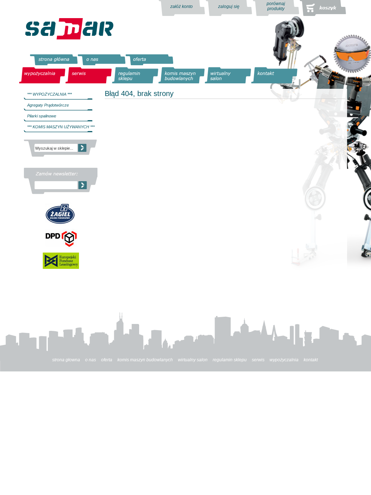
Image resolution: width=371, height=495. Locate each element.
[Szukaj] (82, 146)
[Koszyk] (323, 8)
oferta (106, 359)
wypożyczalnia (284, 359)
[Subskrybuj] (82, 185)
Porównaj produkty (276, 6)
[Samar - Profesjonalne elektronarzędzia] (69, 28)
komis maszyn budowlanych (145, 359)
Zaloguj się (228, 6)
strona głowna (66, 359)
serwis (258, 359)
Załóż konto (181, 6)
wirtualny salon (193, 359)
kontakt (311, 359)
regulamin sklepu (230, 359)
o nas (90, 359)
